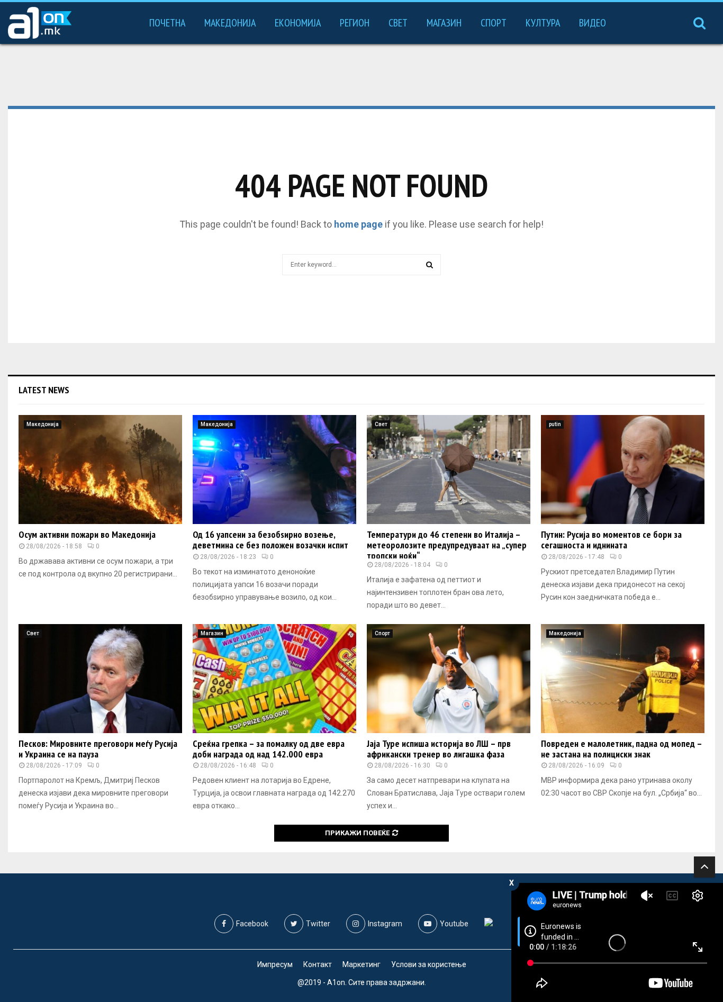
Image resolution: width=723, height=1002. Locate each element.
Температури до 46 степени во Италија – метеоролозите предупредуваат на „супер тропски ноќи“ (447, 545)
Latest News (44, 390)
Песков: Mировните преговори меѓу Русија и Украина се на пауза (98, 748)
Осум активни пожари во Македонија (87, 534)
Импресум (275, 964)
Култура (543, 23)
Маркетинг (361, 964)
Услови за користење (428, 964)
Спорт (494, 23)
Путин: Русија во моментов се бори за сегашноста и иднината (611, 539)
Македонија (230, 23)
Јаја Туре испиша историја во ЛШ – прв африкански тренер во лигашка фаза (439, 748)
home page (358, 224)
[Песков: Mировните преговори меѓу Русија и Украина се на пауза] (100, 678)
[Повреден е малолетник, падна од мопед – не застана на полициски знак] (622, 678)
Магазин (444, 23)
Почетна (167, 23)
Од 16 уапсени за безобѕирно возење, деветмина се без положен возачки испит (270, 539)
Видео (592, 23)
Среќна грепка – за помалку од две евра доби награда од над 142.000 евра (269, 748)
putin (555, 424)
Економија (298, 23)
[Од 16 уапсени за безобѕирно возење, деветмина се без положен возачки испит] (274, 469)
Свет (398, 23)
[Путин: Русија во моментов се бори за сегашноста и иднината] (622, 469)
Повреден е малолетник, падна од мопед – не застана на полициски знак (621, 748)
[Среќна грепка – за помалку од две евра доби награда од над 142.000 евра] (274, 678)
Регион (354, 23)
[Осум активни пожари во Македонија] (100, 469)
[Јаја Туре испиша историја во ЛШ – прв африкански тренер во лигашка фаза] (448, 678)
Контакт (317, 964)
